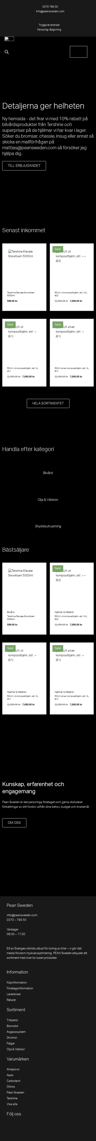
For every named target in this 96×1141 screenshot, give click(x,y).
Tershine (12, 1098)
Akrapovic (13, 1069)
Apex (10, 1075)
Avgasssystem (16, 1032)
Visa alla (12, 1104)
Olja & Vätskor (48, 499)
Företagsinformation (20, 988)
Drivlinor (12, 1037)
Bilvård (48, 473)
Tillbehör (12, 1020)
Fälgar (11, 1043)
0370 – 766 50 (16, 920)
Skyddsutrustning (48, 526)
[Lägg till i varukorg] (38, 261)
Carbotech (13, 1081)
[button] (88, 41)
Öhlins (11, 1086)
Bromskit (12, 1026)
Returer (11, 1000)
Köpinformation (17, 982)
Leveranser (14, 994)
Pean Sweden (15, 1092)
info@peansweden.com (22, 915)
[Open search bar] (6, 52)
